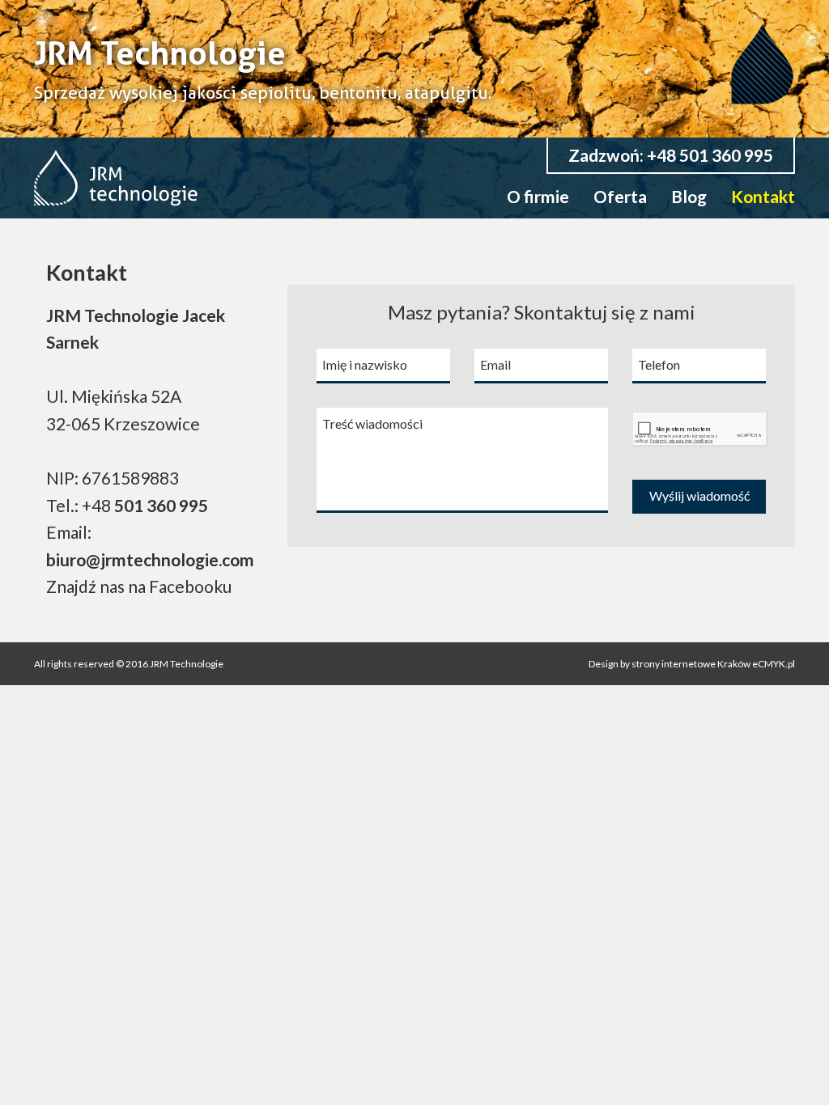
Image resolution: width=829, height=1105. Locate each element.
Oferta (620, 196)
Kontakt (763, 196)
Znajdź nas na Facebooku (139, 586)
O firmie (538, 196)
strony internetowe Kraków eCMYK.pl (712, 664)
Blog (689, 196)
